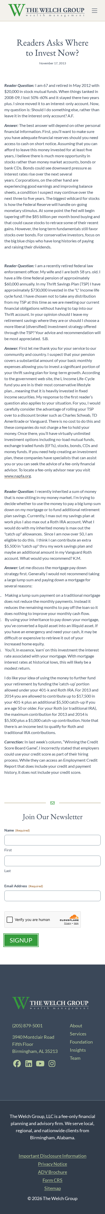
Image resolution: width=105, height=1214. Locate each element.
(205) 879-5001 (27, 1025)
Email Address (23, 886)
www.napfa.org (17, 475)
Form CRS (52, 1180)
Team (75, 1058)
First (8, 850)
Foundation (81, 1042)
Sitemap (52, 1188)
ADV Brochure (52, 1172)
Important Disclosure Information (52, 1156)
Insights (78, 1050)
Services (78, 1033)
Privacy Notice (52, 1164)
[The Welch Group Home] (46, 10)
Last (7, 871)
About (76, 1025)
